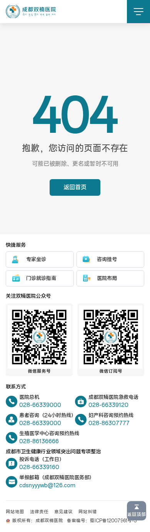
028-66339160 (39, 467)
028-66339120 (108, 405)
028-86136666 (39, 441)
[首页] (31, 11)
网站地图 (15, 512)
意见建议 (63, 512)
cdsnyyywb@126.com (47, 485)
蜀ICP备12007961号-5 (113, 521)
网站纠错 (87, 512)
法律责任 (39, 512)
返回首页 (75, 187)
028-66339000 (40, 405)
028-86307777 (109, 423)
